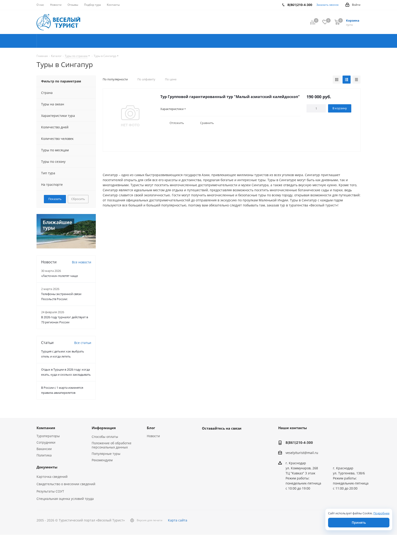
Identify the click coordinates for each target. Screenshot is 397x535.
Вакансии (44, 449)
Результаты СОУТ (50, 491)
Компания (46, 427)
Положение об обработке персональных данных (111, 445)
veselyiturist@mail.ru (302, 453)
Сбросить (78, 199)
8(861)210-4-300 (299, 442)
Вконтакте (206, 438)
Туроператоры (48, 436)
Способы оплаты (105, 436)
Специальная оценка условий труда (65, 498)
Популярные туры (106, 453)
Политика (44, 455)
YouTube (218, 438)
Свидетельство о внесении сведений (66, 484)
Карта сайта (177, 520)
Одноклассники (229, 438)
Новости (153, 436)
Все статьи (82, 343)
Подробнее (381, 513)
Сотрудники (46, 442)
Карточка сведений (52, 476)
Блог (151, 427)
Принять (359, 522)
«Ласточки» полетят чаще (59, 276)
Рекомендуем (102, 460)
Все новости (81, 262)
